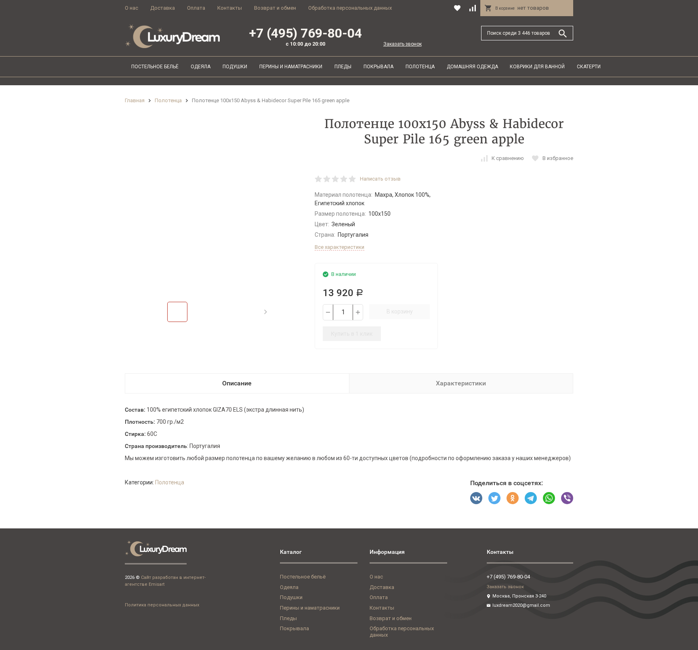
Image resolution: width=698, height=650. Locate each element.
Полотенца (420, 66)
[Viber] (567, 498)
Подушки (235, 66)
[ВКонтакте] (476, 498)
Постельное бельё (155, 66)
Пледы (342, 66)
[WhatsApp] (549, 498)
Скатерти (589, 66)
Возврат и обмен (275, 8)
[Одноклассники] (513, 498)
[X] (494, 498)
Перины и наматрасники (290, 66)
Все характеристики (339, 247)
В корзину (400, 311)
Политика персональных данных (162, 605)
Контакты (229, 8)
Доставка (162, 8)
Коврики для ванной (537, 66)
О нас (131, 8)
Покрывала (378, 66)
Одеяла (200, 66)
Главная (135, 100)
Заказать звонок (402, 44)
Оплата (196, 8)
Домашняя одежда (472, 66)
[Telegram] (531, 498)
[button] (265, 312)
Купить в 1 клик (352, 333)
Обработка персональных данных (350, 8)
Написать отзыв (380, 179)
